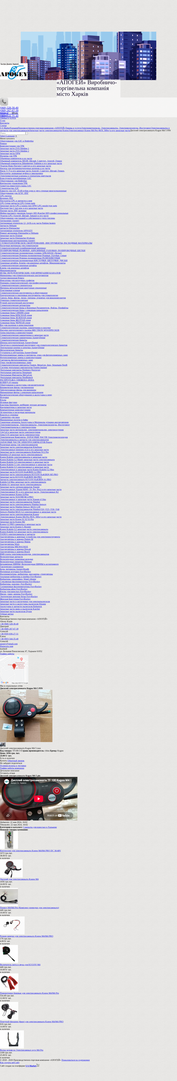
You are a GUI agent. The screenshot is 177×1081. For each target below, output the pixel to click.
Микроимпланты (8, 270)
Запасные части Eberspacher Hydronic (17, 238)
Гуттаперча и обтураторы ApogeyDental (18, 352)
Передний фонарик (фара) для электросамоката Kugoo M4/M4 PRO (31, 1021)
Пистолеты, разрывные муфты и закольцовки (21, 173)
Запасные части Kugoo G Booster (15, 527)
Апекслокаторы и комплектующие (16, 332)
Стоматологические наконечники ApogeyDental (22, 337)
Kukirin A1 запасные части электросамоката (20, 484)
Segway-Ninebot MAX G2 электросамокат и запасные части (28, 512)
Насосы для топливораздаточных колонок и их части (25, 168)
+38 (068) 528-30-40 (9, 624)
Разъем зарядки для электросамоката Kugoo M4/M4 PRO (26, 936)
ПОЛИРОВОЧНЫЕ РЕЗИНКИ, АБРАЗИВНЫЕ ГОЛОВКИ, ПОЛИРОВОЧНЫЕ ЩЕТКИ (42, 250)
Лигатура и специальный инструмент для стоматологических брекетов (33, 345)
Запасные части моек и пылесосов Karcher (20, 609)
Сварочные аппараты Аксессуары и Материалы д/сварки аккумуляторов (34, 422)
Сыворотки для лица (10, 417)
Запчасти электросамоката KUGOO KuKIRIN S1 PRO (25, 479)
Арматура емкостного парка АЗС (15, 186)
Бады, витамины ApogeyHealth (14, 569)
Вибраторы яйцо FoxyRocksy (14, 589)
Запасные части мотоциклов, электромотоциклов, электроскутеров (32, 430)
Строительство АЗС (9, 188)
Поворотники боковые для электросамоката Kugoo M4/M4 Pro (29, 993)
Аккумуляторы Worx (9, 544)
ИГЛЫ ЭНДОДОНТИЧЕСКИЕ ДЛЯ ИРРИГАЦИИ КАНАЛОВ (30, 273)
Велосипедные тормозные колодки (16, 559)
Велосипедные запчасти (11, 557)
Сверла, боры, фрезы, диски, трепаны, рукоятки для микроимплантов (33, 298)
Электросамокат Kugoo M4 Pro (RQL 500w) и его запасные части (31, 517)
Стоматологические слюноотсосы (16, 285)
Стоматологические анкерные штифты (18, 265)
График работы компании (12, 768)
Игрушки (4, 397)
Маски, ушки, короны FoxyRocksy (16, 594)
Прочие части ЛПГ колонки (13, 211)
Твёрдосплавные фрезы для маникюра (18, 390)
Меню (15, 113)
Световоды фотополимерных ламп (16, 360)
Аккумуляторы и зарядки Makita (15, 542)
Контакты (4, 123)
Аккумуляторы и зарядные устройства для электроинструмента (30, 537)
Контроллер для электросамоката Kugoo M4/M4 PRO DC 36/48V (30, 851)
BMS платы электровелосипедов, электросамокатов (24, 554)
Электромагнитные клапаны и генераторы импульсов (25, 176)
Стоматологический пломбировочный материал (23, 248)
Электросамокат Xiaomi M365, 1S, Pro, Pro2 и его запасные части (31, 489)
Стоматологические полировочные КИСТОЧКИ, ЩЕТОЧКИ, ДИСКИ (33, 260)
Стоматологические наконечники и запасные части (24, 335)
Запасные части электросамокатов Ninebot (20, 502)
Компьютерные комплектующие (15, 410)
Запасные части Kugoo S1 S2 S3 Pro (17, 519)
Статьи (3, 125)
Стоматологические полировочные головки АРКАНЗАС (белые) (31, 253)
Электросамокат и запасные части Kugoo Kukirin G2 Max (27, 469)
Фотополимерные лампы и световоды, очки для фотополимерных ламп (34, 355)
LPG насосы (6, 196)
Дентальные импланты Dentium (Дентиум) (20, 370)
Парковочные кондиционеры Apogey (17, 240)
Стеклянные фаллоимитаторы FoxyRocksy (20, 581)
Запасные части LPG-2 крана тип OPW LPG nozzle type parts (28, 206)
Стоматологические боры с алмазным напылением (24, 310)
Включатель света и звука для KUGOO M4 (20, 964)
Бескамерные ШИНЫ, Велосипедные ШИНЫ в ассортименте (29, 564)
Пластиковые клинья (10, 290)
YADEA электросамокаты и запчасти (17, 534)
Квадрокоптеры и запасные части (16, 407)
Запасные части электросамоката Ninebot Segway (23, 504)
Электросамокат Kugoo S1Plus (14, 494)
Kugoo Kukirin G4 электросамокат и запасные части (24, 462)
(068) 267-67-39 (9, 110)
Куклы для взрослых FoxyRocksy (15, 591)
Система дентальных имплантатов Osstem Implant (23, 367)
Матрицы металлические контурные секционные (23, 288)
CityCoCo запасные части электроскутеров (20, 432)
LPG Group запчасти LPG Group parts (17, 203)
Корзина (4, 113)
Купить (3, 760)
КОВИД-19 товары (9, 382)
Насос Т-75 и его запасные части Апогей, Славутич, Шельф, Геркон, (32, 171)
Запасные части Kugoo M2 (12, 522)
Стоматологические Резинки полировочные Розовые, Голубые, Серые (33, 255)
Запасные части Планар (11, 235)
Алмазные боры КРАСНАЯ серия (16, 315)
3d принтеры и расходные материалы (17, 412)
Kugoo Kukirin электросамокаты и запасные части (23, 457)
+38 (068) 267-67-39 (9, 629)
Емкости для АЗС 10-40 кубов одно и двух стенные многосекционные (33, 191)
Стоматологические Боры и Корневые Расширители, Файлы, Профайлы (34, 308)
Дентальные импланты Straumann (16, 372)
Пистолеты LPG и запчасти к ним (16, 201)
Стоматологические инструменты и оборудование (24, 293)
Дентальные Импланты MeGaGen (16, 375)
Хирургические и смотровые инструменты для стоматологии (29, 295)
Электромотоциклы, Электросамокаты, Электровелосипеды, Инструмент (35, 425)
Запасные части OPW (10, 153)
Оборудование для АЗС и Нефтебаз (16, 141)
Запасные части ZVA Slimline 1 (14, 148)
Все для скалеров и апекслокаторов (16, 325)
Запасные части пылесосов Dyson (16, 611)
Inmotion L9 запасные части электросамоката (21, 454)
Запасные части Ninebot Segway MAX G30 (20, 507)
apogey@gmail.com (9, 644)
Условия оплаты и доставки (13, 765)
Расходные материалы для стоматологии (19, 245)
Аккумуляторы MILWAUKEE (14, 547)
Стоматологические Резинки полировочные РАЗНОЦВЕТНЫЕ (30, 258)
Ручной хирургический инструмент (17, 303)
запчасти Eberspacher (10, 228)
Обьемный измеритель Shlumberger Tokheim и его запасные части (31, 163)
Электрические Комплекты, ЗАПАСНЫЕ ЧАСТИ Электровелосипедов (34, 437)
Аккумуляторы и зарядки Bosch (15, 552)
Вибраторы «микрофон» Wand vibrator (18, 579)
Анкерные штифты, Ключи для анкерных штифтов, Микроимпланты (33, 263)
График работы (7, 654)
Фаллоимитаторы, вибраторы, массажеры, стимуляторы (26, 574)
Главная (3, 115)
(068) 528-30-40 (9, 107)
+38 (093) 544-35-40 (9, 639)
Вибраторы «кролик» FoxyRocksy (16, 584)
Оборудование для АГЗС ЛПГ (14, 193)
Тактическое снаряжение (12, 566)
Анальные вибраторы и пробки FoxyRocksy (20, 576)
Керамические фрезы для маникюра (17, 387)
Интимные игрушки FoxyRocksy (15, 571)
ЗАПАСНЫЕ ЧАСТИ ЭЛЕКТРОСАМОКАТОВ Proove (26, 442)
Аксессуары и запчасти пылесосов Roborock (21, 606)
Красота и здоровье (9, 415)
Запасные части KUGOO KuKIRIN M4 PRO (21, 477)
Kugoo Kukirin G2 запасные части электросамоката (24, 529)
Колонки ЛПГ (6, 198)
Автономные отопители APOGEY (16, 230)
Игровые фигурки (8, 402)
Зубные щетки (7, 614)
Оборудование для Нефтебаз (13, 181)
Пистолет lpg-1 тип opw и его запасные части (21, 208)
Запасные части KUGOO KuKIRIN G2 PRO (20, 472)
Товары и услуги (8, 118)
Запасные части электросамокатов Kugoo (19, 514)
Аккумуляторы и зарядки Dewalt (15, 549)
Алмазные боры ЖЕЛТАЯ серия (15, 320)
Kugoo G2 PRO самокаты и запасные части (20, 524)
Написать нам (6, 646)
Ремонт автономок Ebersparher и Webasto (19, 233)
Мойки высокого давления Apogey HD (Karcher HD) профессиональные (34, 213)
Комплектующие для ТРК (12, 146)
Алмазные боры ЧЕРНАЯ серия (15, 323)
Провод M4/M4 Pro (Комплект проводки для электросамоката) (29, 907)
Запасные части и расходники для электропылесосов (25, 601)
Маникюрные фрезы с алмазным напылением (21, 392)
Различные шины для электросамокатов (19, 444)
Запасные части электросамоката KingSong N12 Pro (24, 452)
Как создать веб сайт (9, 1062)
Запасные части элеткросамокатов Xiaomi (19, 487)
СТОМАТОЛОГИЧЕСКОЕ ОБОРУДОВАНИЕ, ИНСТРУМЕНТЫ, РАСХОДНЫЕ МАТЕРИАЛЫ (46, 243)
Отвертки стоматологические (14, 300)
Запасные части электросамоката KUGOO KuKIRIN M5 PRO (29, 474)
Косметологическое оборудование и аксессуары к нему (26, 395)
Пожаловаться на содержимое (76, 1060)
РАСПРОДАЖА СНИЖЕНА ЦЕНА (17, 380)
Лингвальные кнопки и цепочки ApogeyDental (22, 347)
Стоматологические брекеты (13, 340)
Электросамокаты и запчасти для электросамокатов (24, 440)
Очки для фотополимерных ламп (15, 362)
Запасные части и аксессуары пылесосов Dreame (23, 604)
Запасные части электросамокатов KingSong (21, 447)
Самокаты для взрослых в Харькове (40, 827)
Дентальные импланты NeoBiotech (16, 377)
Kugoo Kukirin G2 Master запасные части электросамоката (27, 459)
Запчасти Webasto (8, 225)
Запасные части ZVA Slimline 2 (14, 151)
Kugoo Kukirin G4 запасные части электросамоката (24, 532)
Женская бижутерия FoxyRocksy (15, 599)
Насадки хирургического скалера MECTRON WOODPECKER (29, 330)
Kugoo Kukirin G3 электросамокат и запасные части (24, 467)
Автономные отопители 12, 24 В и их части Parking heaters (27, 223)
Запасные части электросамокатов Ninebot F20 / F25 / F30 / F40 (29, 509)
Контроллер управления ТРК (14, 183)
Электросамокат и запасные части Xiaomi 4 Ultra (23, 499)
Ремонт (3, 143)
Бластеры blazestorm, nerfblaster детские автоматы (23, 405)
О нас (2, 120)
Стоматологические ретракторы (15, 305)
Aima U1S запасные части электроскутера (20, 435)
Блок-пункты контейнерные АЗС (15, 178)
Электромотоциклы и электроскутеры (18, 427)
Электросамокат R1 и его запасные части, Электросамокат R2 (29, 492)
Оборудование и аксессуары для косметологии (22, 385)
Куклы (3, 400)
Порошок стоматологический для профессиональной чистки (28, 283)
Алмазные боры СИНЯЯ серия (14, 313)
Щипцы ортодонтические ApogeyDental (19, 342)
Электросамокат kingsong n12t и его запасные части (24, 449)
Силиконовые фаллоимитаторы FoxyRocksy (21, 586)
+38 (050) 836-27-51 (9, 634)
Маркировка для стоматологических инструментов (24, 275)
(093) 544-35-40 (9, 115)
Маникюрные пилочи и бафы (14, 420)
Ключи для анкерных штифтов (14, 268)
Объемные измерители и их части (16, 158)
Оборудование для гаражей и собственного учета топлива (27, 218)
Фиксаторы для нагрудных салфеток (17, 280)
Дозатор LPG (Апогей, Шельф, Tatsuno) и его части (24, 215)
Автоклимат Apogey (9, 220)
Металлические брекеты (11, 350)
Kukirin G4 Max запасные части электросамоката (23, 482)
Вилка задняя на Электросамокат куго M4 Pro (21, 1050)
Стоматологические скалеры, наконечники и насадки (25, 327)
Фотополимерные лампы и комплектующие (20, 357)
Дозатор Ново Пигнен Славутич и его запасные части (25, 166)
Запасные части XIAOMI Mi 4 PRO (16, 497)
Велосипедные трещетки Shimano (16, 561)
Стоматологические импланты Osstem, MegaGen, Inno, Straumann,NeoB (33, 365)
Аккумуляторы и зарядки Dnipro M (16, 539)
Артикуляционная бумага (12, 278)
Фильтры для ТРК (8, 156)
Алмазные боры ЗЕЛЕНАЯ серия (16, 318)
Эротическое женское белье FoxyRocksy (19, 596)
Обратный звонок (15, 760)
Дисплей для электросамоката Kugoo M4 (19, 879)
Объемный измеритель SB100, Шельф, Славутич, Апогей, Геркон (31, 161)
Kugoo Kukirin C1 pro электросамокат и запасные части (26, 464)
